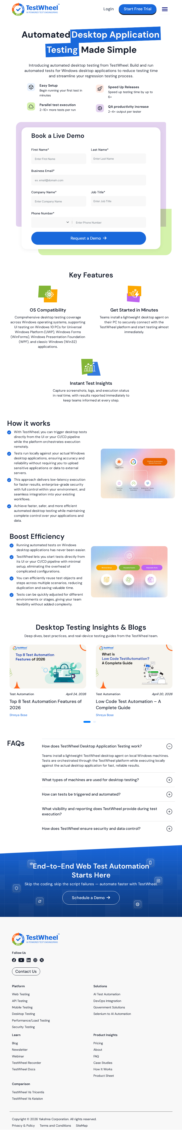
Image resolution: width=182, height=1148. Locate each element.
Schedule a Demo (88, 897)
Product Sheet (103, 1076)
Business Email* (43, 171)
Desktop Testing (23, 1014)
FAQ (96, 1056)
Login (108, 9)
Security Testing (23, 1027)
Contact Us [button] (26, 971)
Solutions (100, 986)
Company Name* (44, 192)
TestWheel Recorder (26, 1063)
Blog (15, 1043)
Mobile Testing (22, 1007)
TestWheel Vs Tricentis (28, 1092)
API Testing (20, 1001)
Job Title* (98, 192)
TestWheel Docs (23, 1069)
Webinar (18, 1056)
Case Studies (102, 1063)
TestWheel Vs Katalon (27, 1099)
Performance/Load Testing (31, 1020)
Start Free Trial (137, 9)
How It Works (102, 1069)
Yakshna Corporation (54, 1119)
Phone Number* (42, 213)
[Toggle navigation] (165, 9)
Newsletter (20, 1050)
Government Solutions (109, 1007)
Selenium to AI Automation (112, 1014)
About (97, 1050)
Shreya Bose (18, 715)
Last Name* (100, 150)
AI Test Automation (106, 994)
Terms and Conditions (55, 1126)
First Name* (40, 150)
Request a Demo (86, 238)
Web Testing (21, 994)
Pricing (98, 1043)
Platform (18, 986)
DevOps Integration (107, 1001)
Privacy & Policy (23, 1126)
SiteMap (82, 1126)
